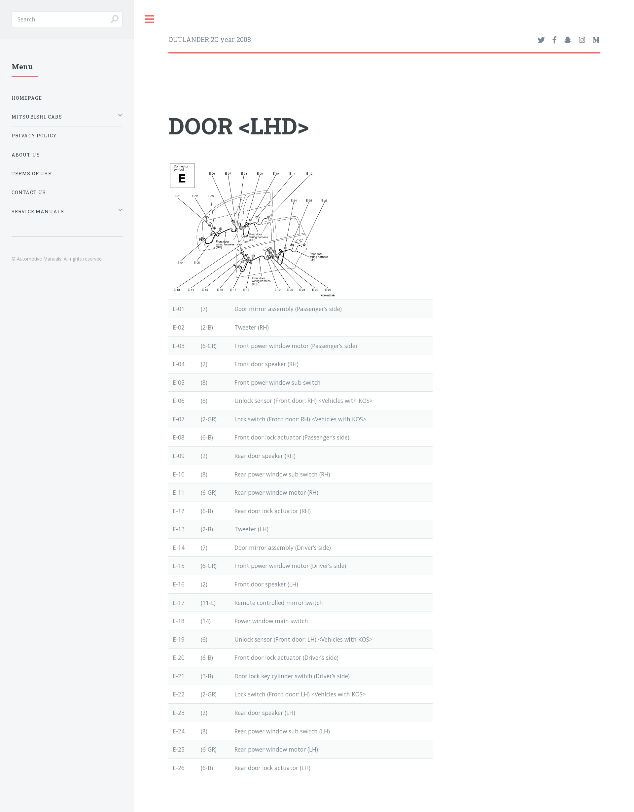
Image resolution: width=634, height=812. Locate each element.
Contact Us (29, 192)
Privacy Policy (34, 135)
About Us (26, 155)
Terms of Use (32, 173)
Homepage (27, 98)
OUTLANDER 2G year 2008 (209, 39)
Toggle (149, 19)
